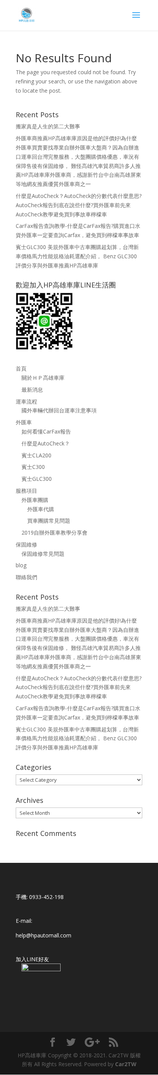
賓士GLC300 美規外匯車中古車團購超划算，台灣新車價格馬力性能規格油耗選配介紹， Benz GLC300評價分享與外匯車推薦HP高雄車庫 (77, 256)
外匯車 (24, 422)
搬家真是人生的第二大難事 (48, 126)
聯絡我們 (26, 577)
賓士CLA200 (36, 455)
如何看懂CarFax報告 (46, 431)
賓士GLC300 (36, 478)
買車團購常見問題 (48, 520)
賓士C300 (33, 466)
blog (21, 565)
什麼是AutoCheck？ (45, 443)
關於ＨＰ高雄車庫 (42, 377)
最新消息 (32, 389)
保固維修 (26, 544)
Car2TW (126, 1064)
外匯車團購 (34, 499)
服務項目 (26, 490)
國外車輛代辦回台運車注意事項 (59, 410)
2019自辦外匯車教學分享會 (54, 532)
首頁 (21, 368)
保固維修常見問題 (42, 553)
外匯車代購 (40, 509)
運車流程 (26, 401)
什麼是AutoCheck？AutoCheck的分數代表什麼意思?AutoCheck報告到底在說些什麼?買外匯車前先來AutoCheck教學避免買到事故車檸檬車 (79, 205)
